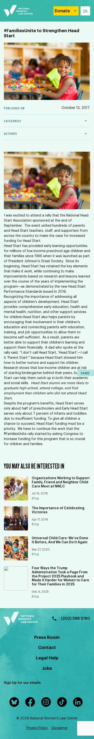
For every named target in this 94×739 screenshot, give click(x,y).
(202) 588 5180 (75, 618)
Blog (35, 498)
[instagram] (47, 702)
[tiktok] (63, 702)
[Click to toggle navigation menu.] (85, 10)
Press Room (47, 637)
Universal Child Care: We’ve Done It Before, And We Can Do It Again (60, 540)
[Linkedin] (79, 702)
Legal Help (47, 658)
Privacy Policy (37, 728)
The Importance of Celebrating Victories (58, 510)
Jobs (47, 668)
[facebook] (31, 702)
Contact (47, 647)
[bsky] (15, 702)
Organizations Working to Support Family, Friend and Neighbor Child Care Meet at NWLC (61, 482)
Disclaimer (60, 728)
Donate (62, 11)
